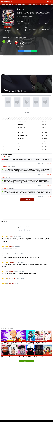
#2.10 (19, 146)
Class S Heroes (21, 138)
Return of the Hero (22, 121)
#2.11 (19, 149)
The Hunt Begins (21, 127)
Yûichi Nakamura (28, 24)
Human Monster (21, 124)
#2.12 (19, 152)
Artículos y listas (44, 4)
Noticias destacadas (20, 4)
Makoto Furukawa (28, 23)
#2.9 (18, 143)
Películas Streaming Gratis (7, 4)
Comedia (39, 29)
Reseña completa (47, 163)
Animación (35, 29)
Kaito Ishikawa (36, 23)
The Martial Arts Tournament (24, 132)
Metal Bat (20, 130)
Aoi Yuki (34, 24)
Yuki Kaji (47, 23)
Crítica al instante (32, 4)
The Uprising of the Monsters (24, 135)
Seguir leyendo (20, 17)
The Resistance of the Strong (24, 141)
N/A (25, 27)
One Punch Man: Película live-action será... (12, 342)
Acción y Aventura (28, 29)
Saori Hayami (42, 23)
